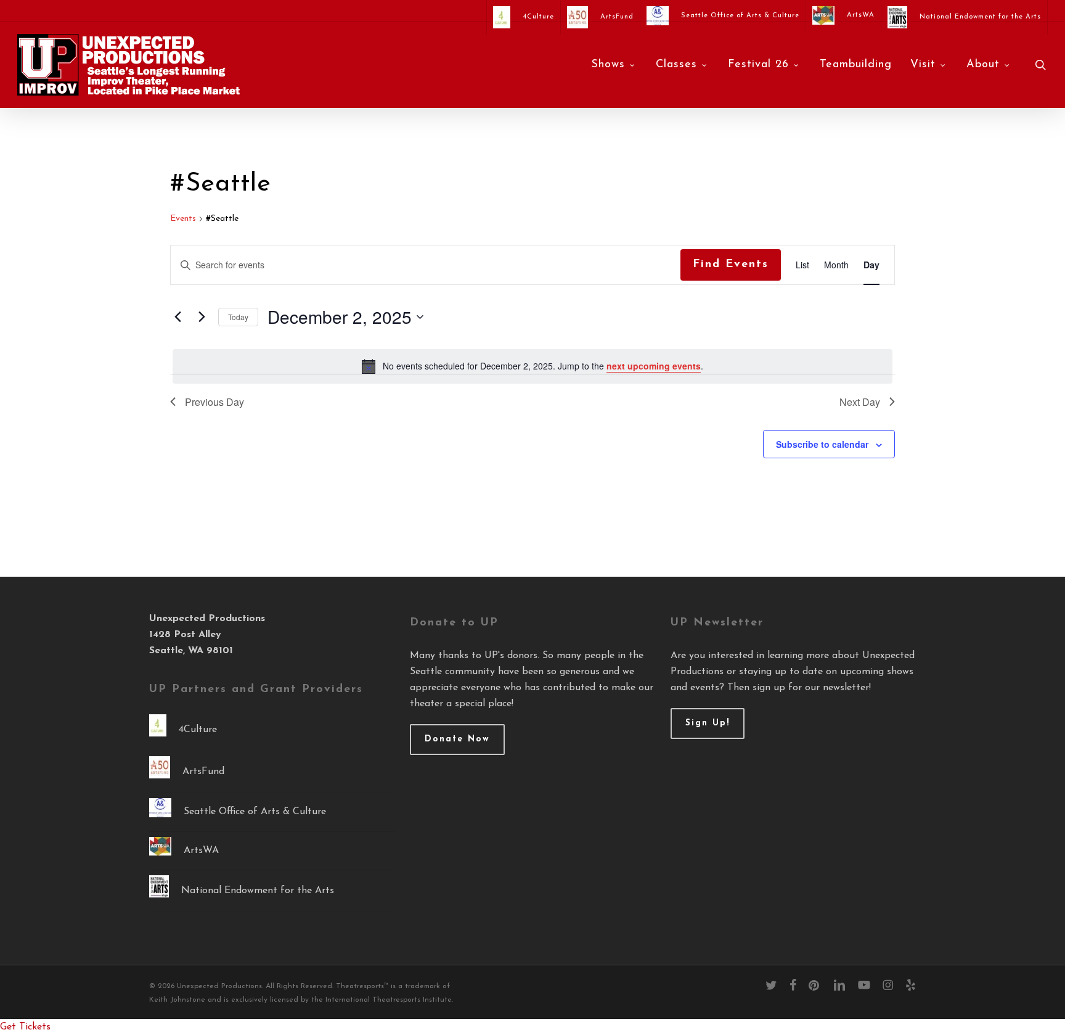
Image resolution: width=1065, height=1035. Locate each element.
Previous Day (214, 402)
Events (183, 218)
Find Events (731, 264)
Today (238, 316)
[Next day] (201, 317)
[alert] (532, 366)
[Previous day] (177, 317)
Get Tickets (25, 1027)
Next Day (859, 402)
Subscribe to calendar (822, 444)
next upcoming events (653, 366)
